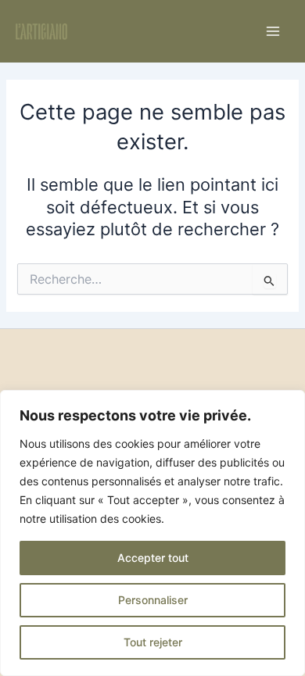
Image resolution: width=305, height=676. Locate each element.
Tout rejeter (153, 642)
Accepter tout (152, 557)
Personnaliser (153, 599)
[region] (152, 533)
